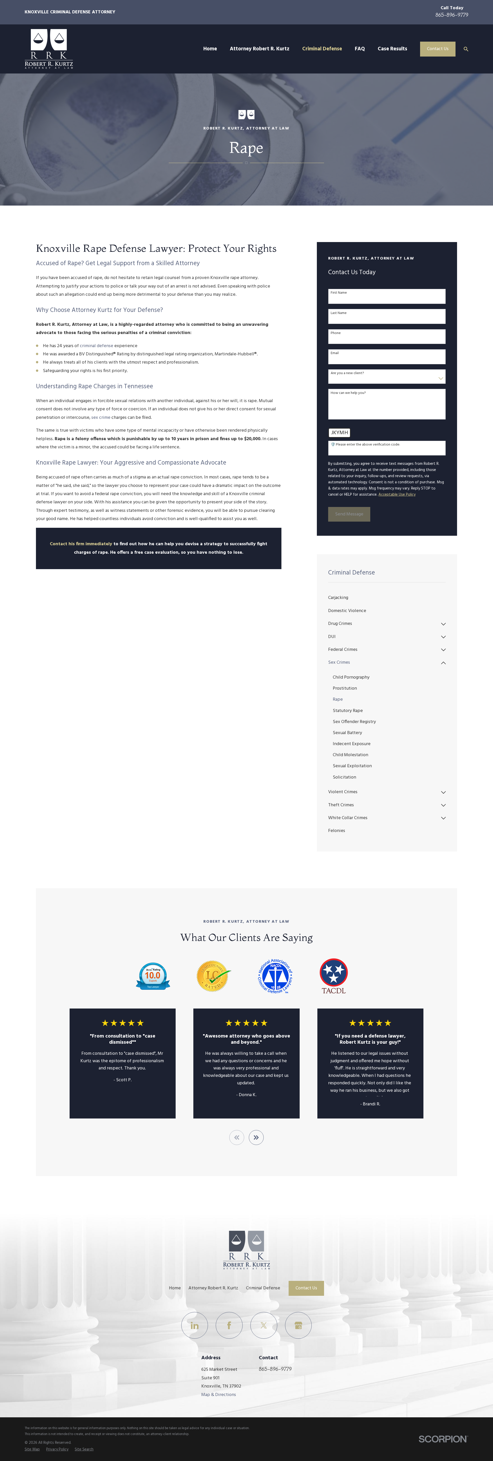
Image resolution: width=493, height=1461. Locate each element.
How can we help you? (348, 393)
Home (175, 1288)
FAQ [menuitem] (360, 49)
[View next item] (256, 1137)
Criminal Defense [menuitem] (322, 49)
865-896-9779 (451, 15)
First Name (339, 293)
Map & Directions (218, 1395)
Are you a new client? (347, 373)
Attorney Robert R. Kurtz (213, 1288)
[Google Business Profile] (298, 1325)
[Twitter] (263, 1325)
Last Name (339, 313)
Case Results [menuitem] (392, 49)
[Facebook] (229, 1325)
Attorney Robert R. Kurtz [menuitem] (259, 49)
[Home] (49, 49)
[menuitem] (387, 598)
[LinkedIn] (194, 1325)
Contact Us (438, 49)
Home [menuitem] (210, 49)
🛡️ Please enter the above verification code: (365, 445)
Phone (336, 333)
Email (335, 353)
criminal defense (96, 346)
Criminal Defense (263, 1288)
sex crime (100, 417)
